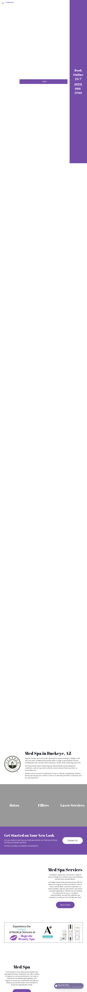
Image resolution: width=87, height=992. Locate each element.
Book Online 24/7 (78, 74)
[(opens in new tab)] (43, 932)
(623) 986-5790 (78, 88)
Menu (45, 81)
